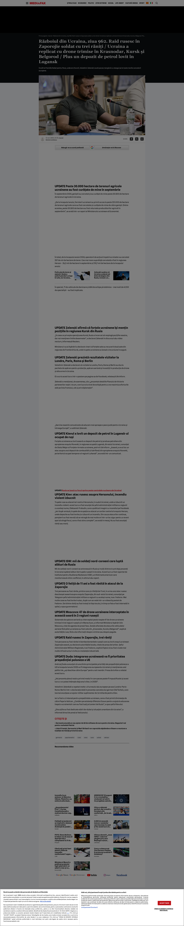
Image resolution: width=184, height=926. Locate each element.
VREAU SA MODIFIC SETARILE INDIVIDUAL (163, 909)
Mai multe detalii (45, 901)
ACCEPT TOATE (164, 903)
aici (68, 913)
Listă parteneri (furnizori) (89, 907)
